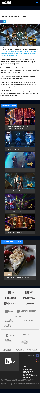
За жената (29, 320)
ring (29, 302)
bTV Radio (10, 335)
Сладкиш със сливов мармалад (17, 278)
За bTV (25, 366)
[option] (20, 262)
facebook (37, 355)
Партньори (26, 377)
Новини (27, 311)
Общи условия (28, 371)
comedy (29, 291)
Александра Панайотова (14, 51)
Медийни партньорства (27, 373)
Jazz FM (7, 350)
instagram (37, 360)
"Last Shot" (15, 55)
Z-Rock (10, 340)
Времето (9, 320)
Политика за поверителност (28, 368)
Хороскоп (9, 325)
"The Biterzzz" (27, 51)
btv (11, 291)
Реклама (26, 376)
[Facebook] (1, 21)
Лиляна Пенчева (6, 55)
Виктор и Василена (29, 53)
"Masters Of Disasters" (15, 53)
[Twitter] (4, 21)
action (29, 297)
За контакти (33, 376)
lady (10, 302)
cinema (10, 297)
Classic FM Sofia (30, 341)
